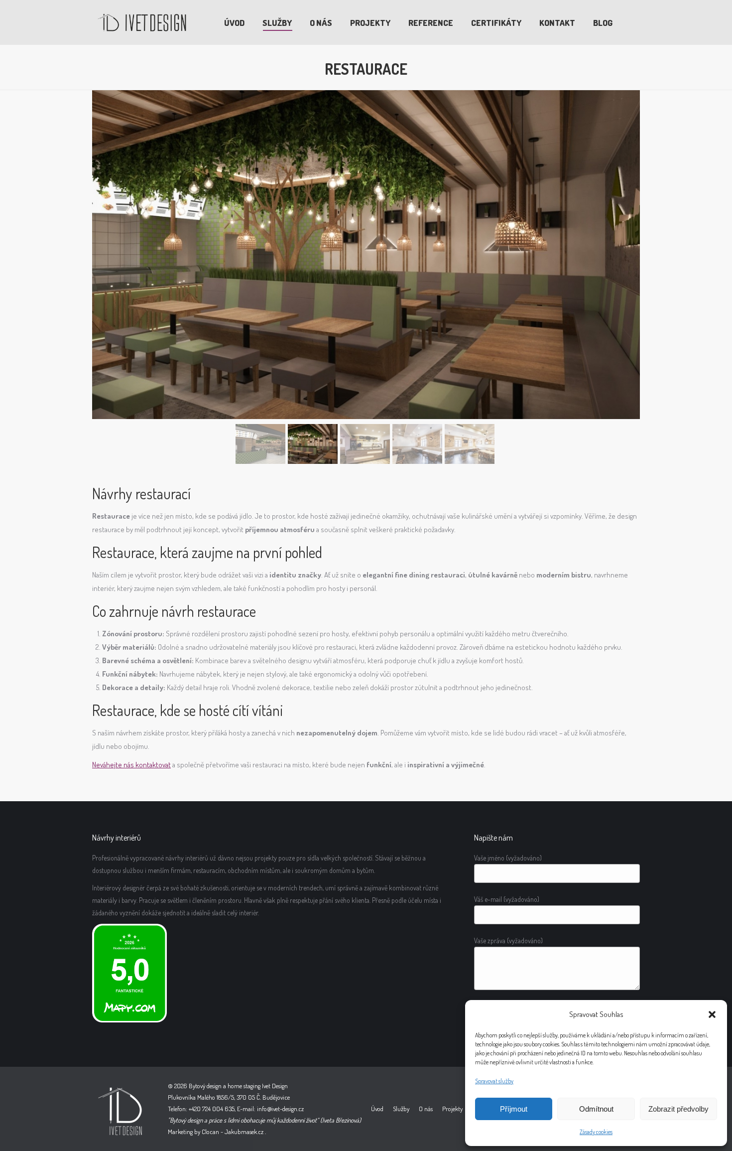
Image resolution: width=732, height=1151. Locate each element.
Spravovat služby (494, 1081)
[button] (712, 1014)
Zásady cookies (596, 1132)
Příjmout (513, 1109)
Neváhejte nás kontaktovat (131, 764)
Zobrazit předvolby (678, 1109)
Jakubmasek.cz (244, 1132)
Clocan (210, 1132)
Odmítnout (596, 1109)
